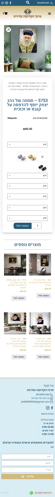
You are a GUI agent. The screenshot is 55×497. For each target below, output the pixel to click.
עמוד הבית (41, 83)
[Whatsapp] (2, 3)
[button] (50, 14)
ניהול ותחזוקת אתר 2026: (5, 492)
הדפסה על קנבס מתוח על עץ (35, 181)
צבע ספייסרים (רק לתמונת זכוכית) (32, 150)
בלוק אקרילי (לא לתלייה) (36, 213)
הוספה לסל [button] (43, 295)
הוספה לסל (22, 226)
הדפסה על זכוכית (40, 140)
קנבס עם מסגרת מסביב (37, 192)
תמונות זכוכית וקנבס (26, 83)
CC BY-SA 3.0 (23, 118)
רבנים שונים (35, 86)
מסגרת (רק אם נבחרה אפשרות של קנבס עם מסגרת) (28, 202)
